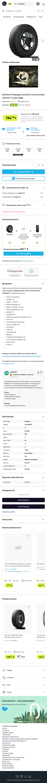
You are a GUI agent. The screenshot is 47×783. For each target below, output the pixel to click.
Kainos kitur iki (30, 114)
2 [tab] (25, 721)
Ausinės (5, 751)
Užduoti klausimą (23, 507)
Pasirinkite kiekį (9, 165)
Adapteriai (6, 755)
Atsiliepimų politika (8, 512)
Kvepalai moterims (9, 747)
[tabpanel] (23, 709)
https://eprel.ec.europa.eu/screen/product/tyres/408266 (21, 356)
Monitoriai (5, 762)
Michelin (27, 482)
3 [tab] (28, 721)
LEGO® (4, 728)
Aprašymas (6, 17)
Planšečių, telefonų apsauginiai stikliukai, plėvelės (20, 739)
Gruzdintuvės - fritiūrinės (11, 759)
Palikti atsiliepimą (23, 500)
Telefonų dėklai (7, 753)
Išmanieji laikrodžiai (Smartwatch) (14, 741)
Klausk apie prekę (18, 17)
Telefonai (5, 730)
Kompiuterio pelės (8, 745)
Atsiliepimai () (31, 17)
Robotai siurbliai (8, 766)
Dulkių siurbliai (7, 764)
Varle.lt (14, 105)
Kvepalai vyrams (8, 733)
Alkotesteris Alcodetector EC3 (37, 236)
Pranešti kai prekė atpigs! (25, 178)
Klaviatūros (6, 743)
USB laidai (5, 749)
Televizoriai (6, 735)
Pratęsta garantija (13, 144)
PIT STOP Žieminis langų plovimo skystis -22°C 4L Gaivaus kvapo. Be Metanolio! (23, 238)
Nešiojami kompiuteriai (10, 737)
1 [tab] (20, 721)
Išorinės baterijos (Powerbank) (13, 757)
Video (40, 17)
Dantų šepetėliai (8, 768)
